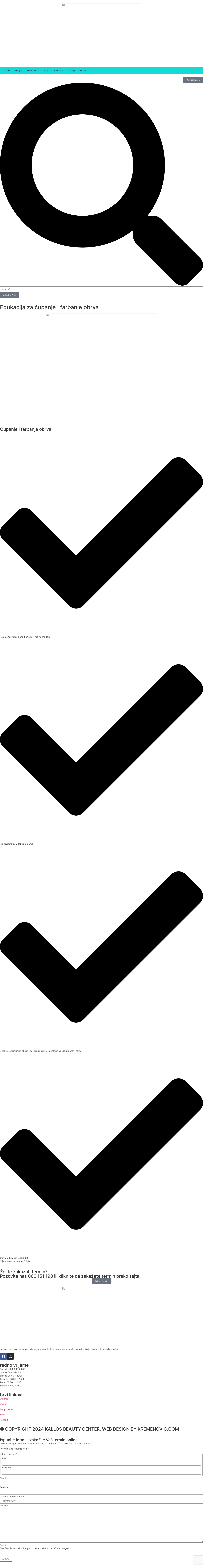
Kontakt (83, 70)
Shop (46, 70)
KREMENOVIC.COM (158, 1429)
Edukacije (58, 70)
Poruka (4, 1505)
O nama (6, 70)
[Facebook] (3, 1356)
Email (3, 1478)
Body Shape (32, 70)
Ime (4, 1458)
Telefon (4, 1487)
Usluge (18, 70)
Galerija (71, 70)
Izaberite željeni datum (12, 1496)
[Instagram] (10, 1356)
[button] (101, 184)
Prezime (6, 1467)
